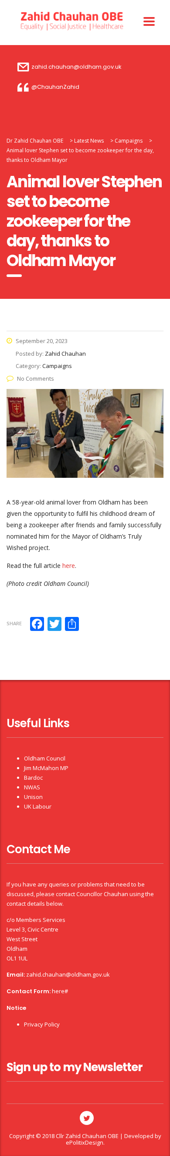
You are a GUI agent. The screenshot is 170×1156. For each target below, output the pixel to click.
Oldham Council (44, 758)
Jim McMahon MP (46, 768)
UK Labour (37, 806)
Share (14, 623)
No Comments (35, 378)
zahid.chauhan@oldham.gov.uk (68, 974)
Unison (33, 797)
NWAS (32, 787)
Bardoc (33, 777)
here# (60, 991)
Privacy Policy (42, 1024)
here (68, 565)
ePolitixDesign (84, 1142)
